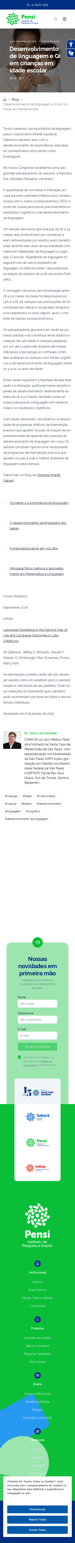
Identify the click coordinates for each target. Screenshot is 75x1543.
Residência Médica (37, 1401)
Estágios (37, 1409)
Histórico (37, 1282)
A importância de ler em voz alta (34, 548)
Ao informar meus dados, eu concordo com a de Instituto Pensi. (39, 1061)
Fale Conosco (38, 1473)
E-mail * (23, 1029)
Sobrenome (25, 1013)
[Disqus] (37, 881)
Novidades (37, 1457)
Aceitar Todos (37, 1529)
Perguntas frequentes (37, 1353)
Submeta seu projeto (37, 1337)
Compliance (37, 1306)
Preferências (37, 1509)
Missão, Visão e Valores (37, 1298)
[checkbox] (19, 1057)
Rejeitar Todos (37, 1519)
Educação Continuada (37, 1417)
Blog (15, 99)
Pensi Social (37, 1361)
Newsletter (37, 1465)
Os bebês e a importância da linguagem (39, 503)
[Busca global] (56, 19)
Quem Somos (38, 1290)
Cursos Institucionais (37, 1393)
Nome (22, 997)
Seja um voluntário (37, 1345)
